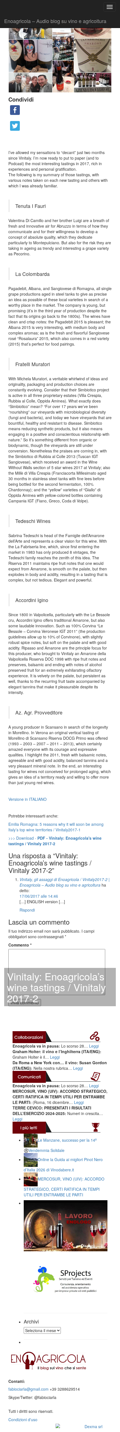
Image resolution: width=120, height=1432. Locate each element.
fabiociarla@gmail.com (28, 1389)
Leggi (94, 1046)
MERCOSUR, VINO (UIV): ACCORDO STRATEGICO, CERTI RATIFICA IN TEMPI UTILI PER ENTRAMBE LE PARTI (64, 1186)
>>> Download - (55, 840)
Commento (20, 945)
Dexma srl (93, 1426)
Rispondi (27, 910)
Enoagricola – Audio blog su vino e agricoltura (55, 20)
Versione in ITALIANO (27, 799)
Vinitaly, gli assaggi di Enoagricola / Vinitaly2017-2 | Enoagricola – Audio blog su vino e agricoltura (65, 882)
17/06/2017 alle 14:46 (39, 896)
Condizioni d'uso (22, 1419)
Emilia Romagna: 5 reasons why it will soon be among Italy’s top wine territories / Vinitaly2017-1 (56, 826)
